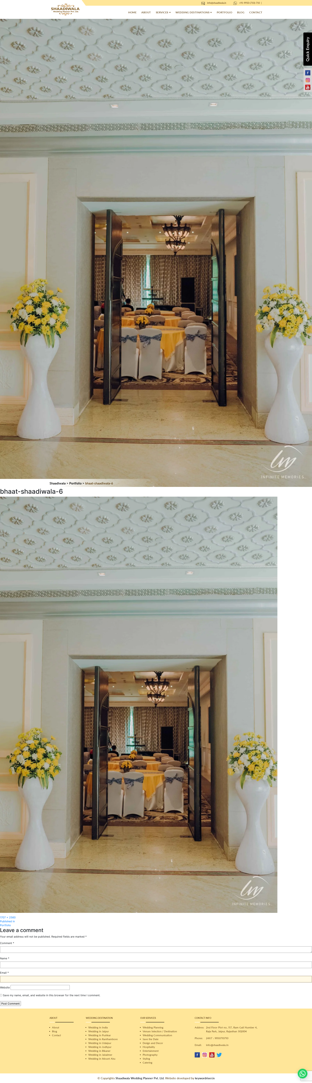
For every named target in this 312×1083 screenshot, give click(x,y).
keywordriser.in (205, 1078)
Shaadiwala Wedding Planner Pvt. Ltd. (140, 1078)
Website (5, 987)
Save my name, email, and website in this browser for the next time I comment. (51, 995)
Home (132, 12)
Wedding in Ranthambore (103, 1039)
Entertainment (151, 1050)
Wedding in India (98, 1027)
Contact (255, 12)
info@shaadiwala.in (216, 2)
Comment (7, 943)
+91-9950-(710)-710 (249, 2)
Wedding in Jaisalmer (100, 1054)
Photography (150, 1054)
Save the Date (150, 1039)
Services (162, 12)
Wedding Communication (157, 1035)
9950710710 (221, 1038)
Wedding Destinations (192, 12)
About (146, 12)
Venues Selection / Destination (160, 1031)
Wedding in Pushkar (99, 1035)
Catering (147, 1062)
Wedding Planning (153, 1027)
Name (4, 958)
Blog (240, 12)
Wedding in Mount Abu (101, 1058)
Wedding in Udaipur (99, 1043)
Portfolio (224, 12)
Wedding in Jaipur (98, 1031)
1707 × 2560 (8, 917)
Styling (146, 1058)
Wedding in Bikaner (99, 1050)
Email (4, 972)
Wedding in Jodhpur (99, 1047)
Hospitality (149, 1047)
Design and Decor (153, 1043)
